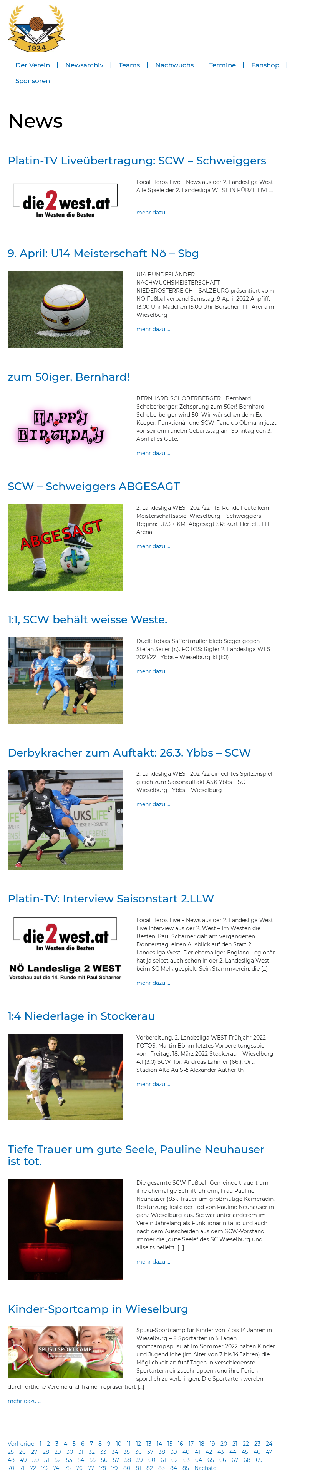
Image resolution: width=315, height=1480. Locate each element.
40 (185, 1451)
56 (104, 1460)
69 (259, 1460)
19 (212, 1443)
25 (11, 1451)
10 (118, 1443)
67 (235, 1460)
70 (11, 1468)
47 (269, 1451)
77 (91, 1468)
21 (234, 1443)
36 (138, 1451)
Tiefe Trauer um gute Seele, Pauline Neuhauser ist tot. (136, 1155)
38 (162, 1451)
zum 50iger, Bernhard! (69, 376)
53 (69, 1460)
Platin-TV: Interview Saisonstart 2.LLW (111, 898)
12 (138, 1443)
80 (126, 1468)
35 (127, 1451)
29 (58, 1451)
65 (210, 1460)
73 (44, 1468)
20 (223, 1443)
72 (33, 1468)
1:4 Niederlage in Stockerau (81, 1016)
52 (58, 1460)
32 (92, 1451)
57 (116, 1460)
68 (247, 1460)
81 (138, 1468)
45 (245, 1451)
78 (102, 1468)
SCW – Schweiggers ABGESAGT (94, 486)
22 (246, 1443)
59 (139, 1460)
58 (127, 1460)
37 (150, 1451)
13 (148, 1443)
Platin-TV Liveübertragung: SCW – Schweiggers (137, 160)
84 (173, 1468)
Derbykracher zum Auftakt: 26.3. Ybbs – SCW (129, 752)
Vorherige (21, 1443)
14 (159, 1443)
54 (81, 1460)
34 (115, 1451)
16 (180, 1443)
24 (269, 1443)
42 (209, 1451)
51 (46, 1460)
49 (23, 1460)
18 (201, 1443)
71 (22, 1468)
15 (169, 1443)
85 (185, 1468)
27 (34, 1451)
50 (35, 1460)
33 (103, 1451)
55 (93, 1460)
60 (151, 1460)
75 (68, 1468)
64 (198, 1460)
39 (174, 1451)
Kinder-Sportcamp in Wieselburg (98, 1309)
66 (222, 1460)
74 (56, 1468)
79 (114, 1468)
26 (22, 1451)
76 (79, 1468)
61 (163, 1460)
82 (149, 1468)
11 (129, 1443)
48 (11, 1460)
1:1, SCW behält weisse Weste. (87, 619)
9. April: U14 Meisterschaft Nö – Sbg (103, 253)
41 (197, 1451)
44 (232, 1451)
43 (220, 1451)
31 (80, 1451)
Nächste (205, 1468)
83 (161, 1468)
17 (191, 1443)
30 (69, 1451)
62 (174, 1460)
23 (257, 1443)
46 (257, 1451)
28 (46, 1451)
